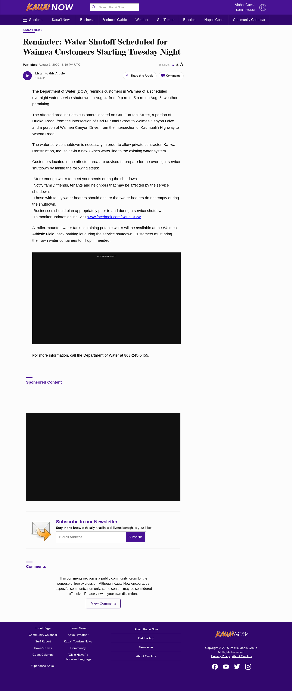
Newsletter (146, 647)
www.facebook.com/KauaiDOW (114, 217)
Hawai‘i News (43, 648)
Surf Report (165, 20)
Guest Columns (42, 654)
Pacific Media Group (243, 647)
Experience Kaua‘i (43, 665)
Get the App (146, 638)
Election (189, 20)
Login (239, 9)
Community (78, 648)
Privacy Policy (220, 656)
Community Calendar (249, 20)
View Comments (103, 603)
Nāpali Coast (214, 20)
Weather (142, 20)
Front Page (43, 628)
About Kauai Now (146, 629)
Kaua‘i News (61, 20)
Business (87, 20)
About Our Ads (146, 656)
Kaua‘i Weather (78, 634)
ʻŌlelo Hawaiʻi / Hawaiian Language (78, 657)
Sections (35, 20)
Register (250, 9)
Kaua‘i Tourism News (78, 641)
